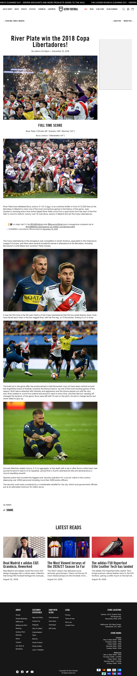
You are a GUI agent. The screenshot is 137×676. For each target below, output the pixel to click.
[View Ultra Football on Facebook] (22, 671)
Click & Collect (37, 628)
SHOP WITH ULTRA (53, 611)
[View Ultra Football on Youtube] (32, 671)
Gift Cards (52, 628)
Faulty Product (37, 642)
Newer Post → (129, 21)
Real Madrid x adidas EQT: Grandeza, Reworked (21, 564)
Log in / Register (38, 650)
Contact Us (36, 621)
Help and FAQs (37, 617)
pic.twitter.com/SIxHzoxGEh (62, 227)
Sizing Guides (37, 646)
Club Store (52, 621)
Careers (18, 642)
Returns (35, 639)
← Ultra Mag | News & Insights (13, 21)
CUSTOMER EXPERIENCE (37, 611)
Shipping (35, 625)
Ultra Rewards (54, 617)
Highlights (8, 505)
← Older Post (117, 21)
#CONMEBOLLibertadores (37, 227)
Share (9, 510)
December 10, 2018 (50, 229)
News (18, 638)
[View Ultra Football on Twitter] (27, 671)
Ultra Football (72, 671)
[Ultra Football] (68, 9)
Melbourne (117, 652)
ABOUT (18, 610)
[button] (123, 9)
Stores (18, 615)
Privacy (67, 615)
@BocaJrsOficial (55, 224)
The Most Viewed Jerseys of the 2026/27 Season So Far (66, 564)
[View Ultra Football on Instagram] (17, 671)
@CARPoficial (36, 224)
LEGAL (67, 610)
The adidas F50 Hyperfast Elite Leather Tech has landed (112, 564)
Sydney (118, 637)
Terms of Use (69, 618)
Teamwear (52, 625)
